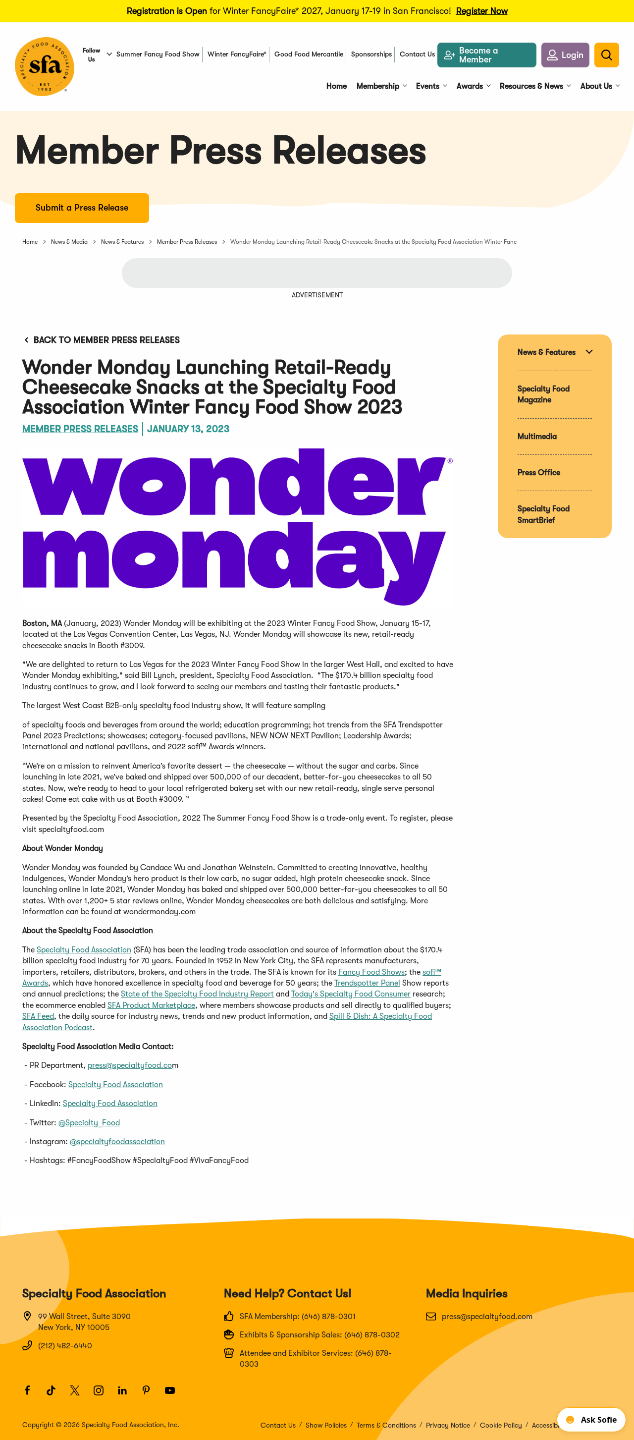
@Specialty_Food (89, 1122)
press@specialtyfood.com (487, 1316)
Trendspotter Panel (367, 983)
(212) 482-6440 (65, 1345)
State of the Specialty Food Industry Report (197, 994)
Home (30, 241)
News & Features (122, 241)
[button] (565, 55)
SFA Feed (38, 1016)
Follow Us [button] (91, 55)
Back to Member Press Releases (107, 340)
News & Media (69, 241)
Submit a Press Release (82, 208)
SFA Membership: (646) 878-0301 (298, 1316)
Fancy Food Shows (371, 972)
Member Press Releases (187, 241)
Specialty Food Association (84, 949)
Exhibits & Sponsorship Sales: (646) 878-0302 (320, 1334)
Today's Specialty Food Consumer (351, 994)
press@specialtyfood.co (130, 1065)
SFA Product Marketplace (151, 1005)
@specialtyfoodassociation (117, 1141)
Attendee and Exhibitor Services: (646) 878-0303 (316, 1359)
